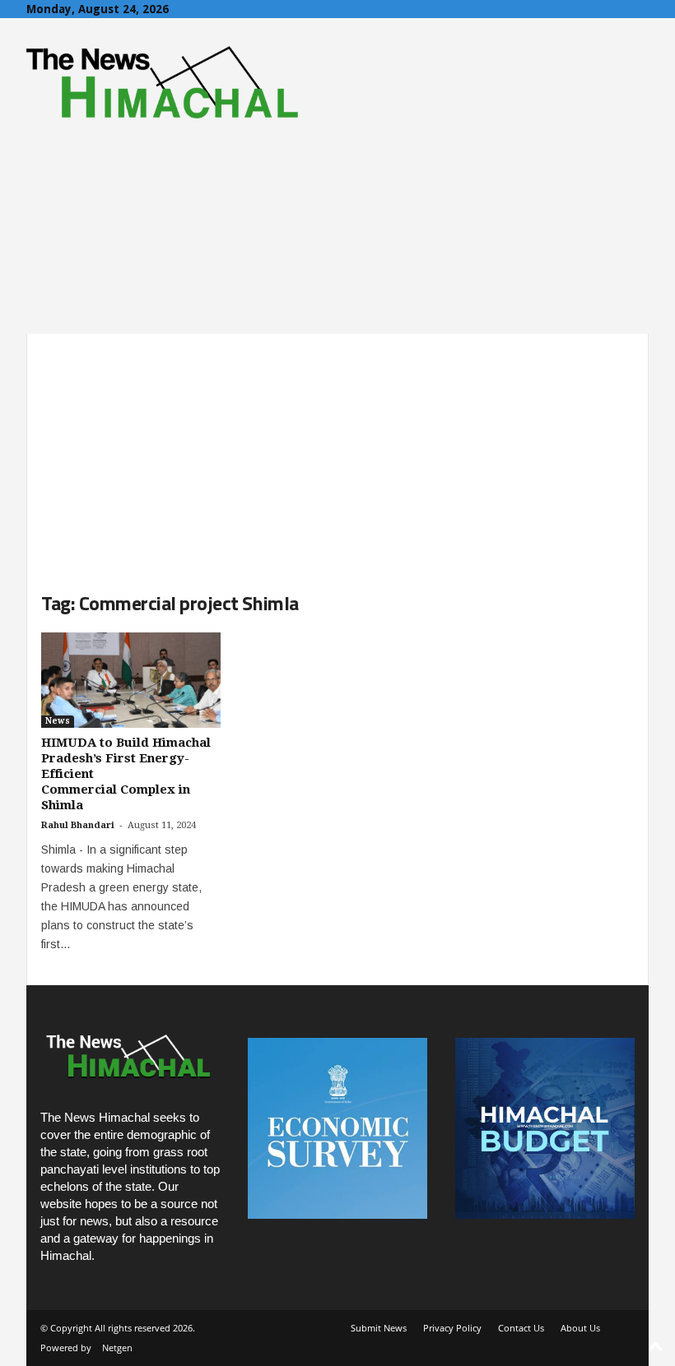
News (57, 720)
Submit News (379, 1328)
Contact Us (521, 1328)
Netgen (117, 1347)
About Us (580, 1328)
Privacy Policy (452, 1328)
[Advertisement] (337, 449)
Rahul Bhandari (77, 825)
